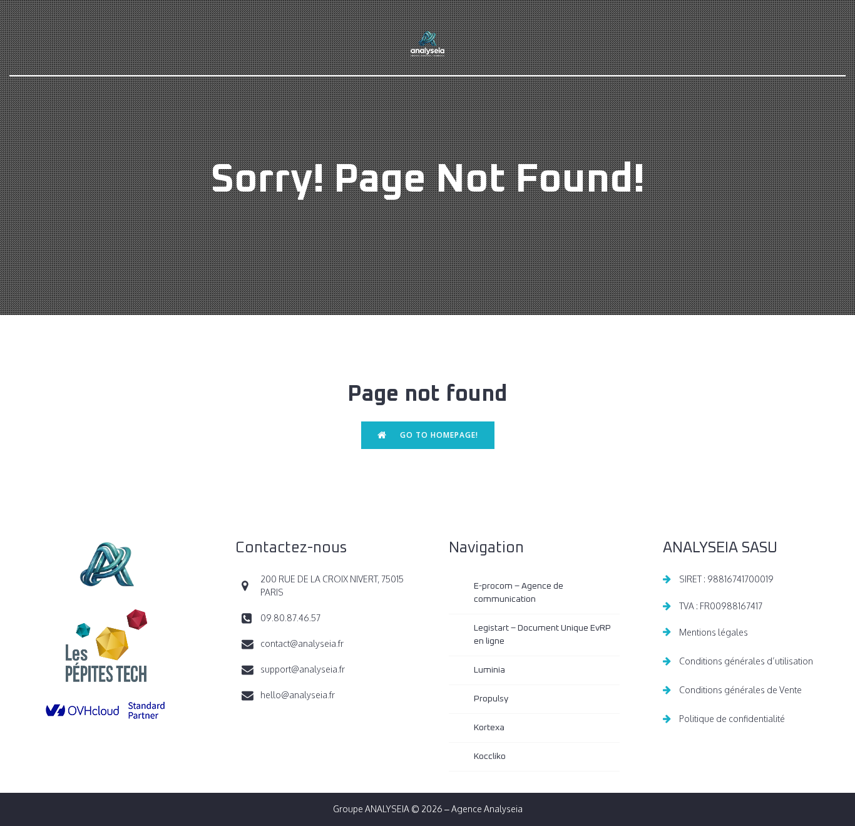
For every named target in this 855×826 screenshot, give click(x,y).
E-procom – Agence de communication (519, 593)
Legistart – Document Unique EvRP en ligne (543, 635)
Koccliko (490, 756)
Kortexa (489, 727)
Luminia (489, 670)
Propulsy (491, 698)
